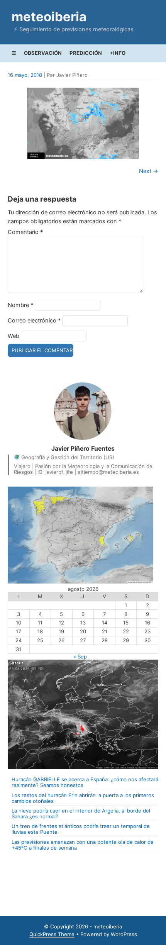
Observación (43, 53)
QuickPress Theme (52, 934)
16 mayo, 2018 (25, 75)
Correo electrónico (34, 320)
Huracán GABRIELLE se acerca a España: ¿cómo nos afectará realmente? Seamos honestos (85, 782)
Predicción (85, 53)
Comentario (25, 232)
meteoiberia (49, 16)
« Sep (80, 656)
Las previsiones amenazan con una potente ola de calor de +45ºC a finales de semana (83, 845)
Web (13, 336)
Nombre (20, 305)
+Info (117, 53)
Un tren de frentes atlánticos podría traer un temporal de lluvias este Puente (81, 829)
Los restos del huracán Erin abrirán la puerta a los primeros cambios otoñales (83, 798)
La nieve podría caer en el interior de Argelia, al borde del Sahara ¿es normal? (81, 813)
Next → (148, 171)
